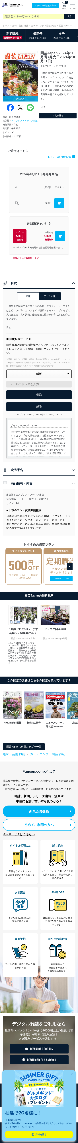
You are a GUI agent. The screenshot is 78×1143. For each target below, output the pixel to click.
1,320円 (47, 187)
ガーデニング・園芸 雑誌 (43, 25)
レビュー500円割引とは (61, 157)
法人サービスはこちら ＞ (19, 834)
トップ (6, 25)
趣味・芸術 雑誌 (20, 25)
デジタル (17, 203)
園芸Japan (64, 25)
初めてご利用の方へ (39, 825)
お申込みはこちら (61, 578)
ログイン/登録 (45, 5)
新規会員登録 (39, 811)
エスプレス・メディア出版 (24, 120)
